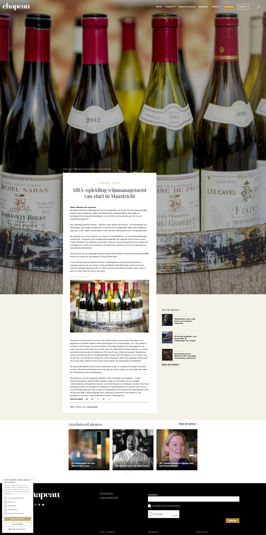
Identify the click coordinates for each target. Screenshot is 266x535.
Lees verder (16, 494)
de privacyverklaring (172, 506)
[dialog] (17, 504)
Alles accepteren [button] (17, 519)
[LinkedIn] (39, 504)
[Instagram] (35, 504)
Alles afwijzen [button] (17, 524)
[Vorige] (64, 449)
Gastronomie (92, 406)
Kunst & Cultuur (179, 351)
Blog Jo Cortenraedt (181, 316)
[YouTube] (43, 504)
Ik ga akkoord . (166, 506)
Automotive (178, 334)
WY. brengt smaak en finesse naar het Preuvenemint (176, 464)
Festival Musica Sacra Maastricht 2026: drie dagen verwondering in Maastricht (185, 356)
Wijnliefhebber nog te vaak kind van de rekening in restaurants (184, 321)
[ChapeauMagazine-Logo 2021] (16, 6)
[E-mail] (87, 399)
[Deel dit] (92, 399)
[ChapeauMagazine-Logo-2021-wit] (43, 495)
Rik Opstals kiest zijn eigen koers (132, 466)
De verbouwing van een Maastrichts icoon (83, 464)
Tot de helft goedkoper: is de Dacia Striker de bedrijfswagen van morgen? (185, 338)
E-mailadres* (153, 495)
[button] (216, 7)
